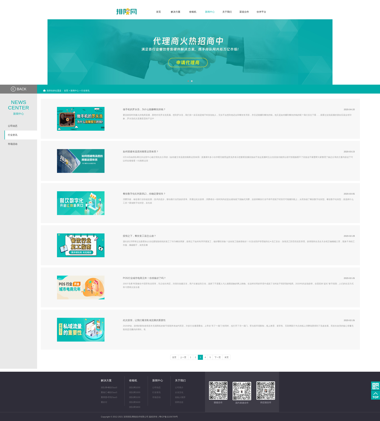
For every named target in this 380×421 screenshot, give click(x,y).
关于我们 (180, 380)
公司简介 (179, 387)
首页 (66, 90)
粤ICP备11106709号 (168, 417)
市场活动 (156, 397)
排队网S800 (134, 407)
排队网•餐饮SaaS (109, 387)
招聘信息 (179, 402)
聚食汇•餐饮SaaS (109, 392)
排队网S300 (134, 392)
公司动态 (156, 387)
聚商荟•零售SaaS (109, 397)
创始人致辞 (180, 397)
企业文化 (179, 392)
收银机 (133, 380)
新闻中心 (75, 90)
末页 (226, 357)
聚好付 (104, 402)
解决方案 (106, 380)
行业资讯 (85, 90)
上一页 (183, 357)
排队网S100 (134, 397)
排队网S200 (134, 387)
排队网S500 (134, 402)
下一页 (217, 357)
